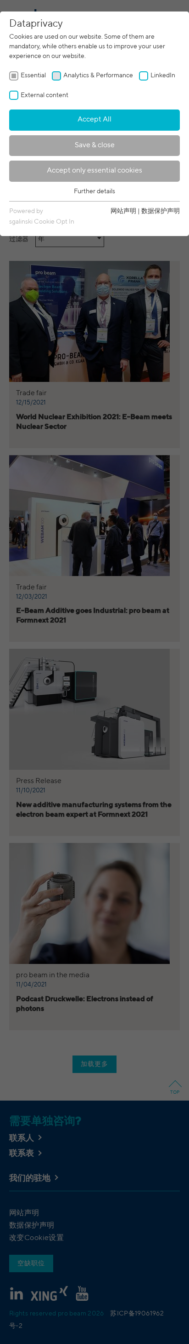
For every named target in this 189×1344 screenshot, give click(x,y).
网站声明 (123, 211)
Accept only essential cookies (94, 170)
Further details (94, 191)
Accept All (94, 119)
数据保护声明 (160, 211)
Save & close (95, 145)
